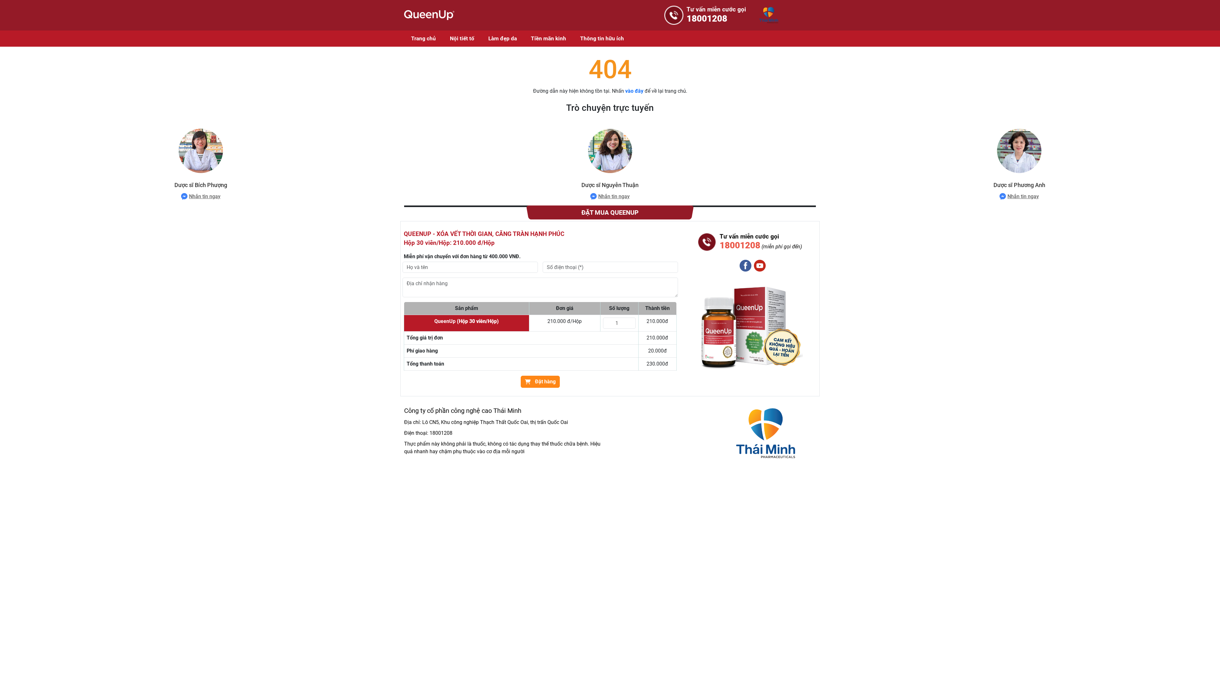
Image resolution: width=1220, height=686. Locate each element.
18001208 (441, 433)
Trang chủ (423, 38)
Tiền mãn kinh (548, 38)
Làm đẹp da (502, 38)
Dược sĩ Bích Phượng (200, 185)
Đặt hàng (545, 382)
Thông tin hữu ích (602, 38)
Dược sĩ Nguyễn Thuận (610, 185)
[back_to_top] (1206, 672)
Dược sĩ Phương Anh (1019, 185)
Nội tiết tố (462, 38)
